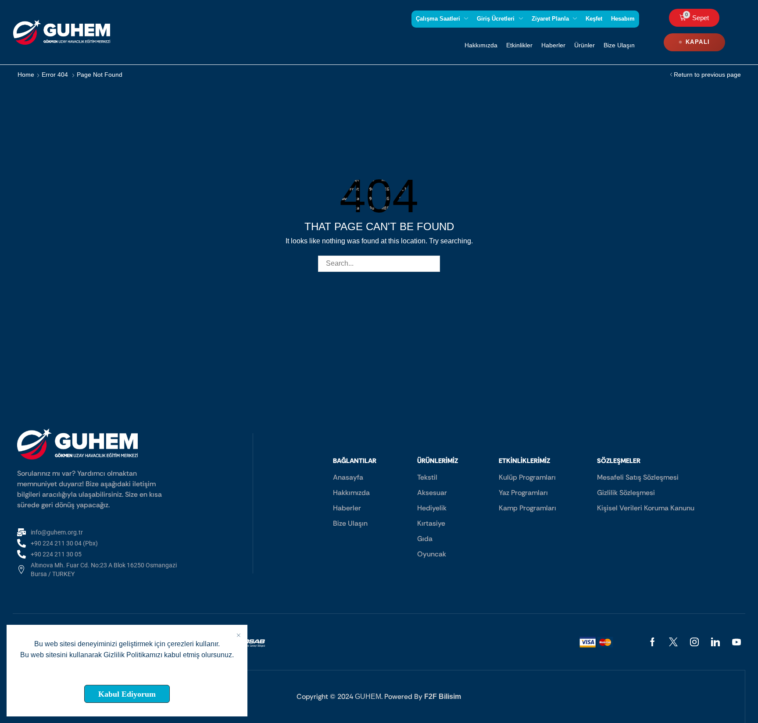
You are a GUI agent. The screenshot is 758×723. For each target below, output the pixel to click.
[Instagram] (694, 642)
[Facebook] (652, 642)
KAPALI (698, 42)
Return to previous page (707, 74)
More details (127, 673)
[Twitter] (673, 642)
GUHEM (368, 696)
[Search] (432, 264)
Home (26, 74)
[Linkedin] (715, 642)
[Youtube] (736, 642)
